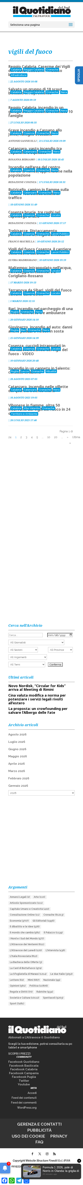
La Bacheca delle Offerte (26, 962)
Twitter (24, 1080)
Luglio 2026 (16, 742)
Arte (39, 897)
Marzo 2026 (16, 771)
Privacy (58, 1136)
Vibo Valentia (32, 408)
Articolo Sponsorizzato (26, 903)
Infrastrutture (19, 75)
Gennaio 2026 (18, 785)
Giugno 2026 (17, 749)
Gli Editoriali (43, 920)
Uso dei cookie (28, 1136)
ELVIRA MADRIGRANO (22, 260)
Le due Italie (61, 974)
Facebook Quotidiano (23, 1062)
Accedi (32, 1092)
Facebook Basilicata (23, 1065)
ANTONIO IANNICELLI (22, 141)
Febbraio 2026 (18, 778)
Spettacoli (53, 997)
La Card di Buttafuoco (26, 968)
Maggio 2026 (17, 756)
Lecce (25, 371)
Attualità (51, 371)
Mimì (34, 980)
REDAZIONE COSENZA (22, 182)
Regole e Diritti (21, 991)
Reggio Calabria (34, 69)
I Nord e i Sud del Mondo (27, 938)
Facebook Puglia (24, 1077)
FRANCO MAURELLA (21, 241)
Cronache (52, 69)
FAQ (39, 1142)
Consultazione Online (25, 914)
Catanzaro (30, 151)
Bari (23, 330)
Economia (19, 920)
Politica (39, 985)
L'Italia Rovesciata (23, 956)
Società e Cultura (24, 997)
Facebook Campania (24, 1073)
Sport (17, 1003)
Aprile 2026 (16, 763)
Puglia (15, 311)
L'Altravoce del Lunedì (26, 950)
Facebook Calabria (23, 1069)
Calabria (16, 69)
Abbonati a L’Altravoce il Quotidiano (34, 1037)
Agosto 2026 (17, 734)
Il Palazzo (53, 932)
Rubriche (44, 991)
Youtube (24, 1084)
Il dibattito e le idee (25, 926)
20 (55, 437)
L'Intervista (55, 950)
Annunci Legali (20, 897)
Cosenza (29, 133)
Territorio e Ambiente (24, 413)
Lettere (17, 980)
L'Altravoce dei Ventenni (27, 944)
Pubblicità (39, 1130)
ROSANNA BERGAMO (21, 159)
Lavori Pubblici (60, 233)
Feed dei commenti (24, 1102)
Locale (56, 215)
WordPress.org (27, 1107)
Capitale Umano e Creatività (29, 909)
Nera (64, 92)
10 (48, 437)
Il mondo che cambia (25, 932)
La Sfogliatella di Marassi (28, 974)
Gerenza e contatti (39, 1124)
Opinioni (18, 985)
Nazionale (51, 980)
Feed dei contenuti (24, 1097)
